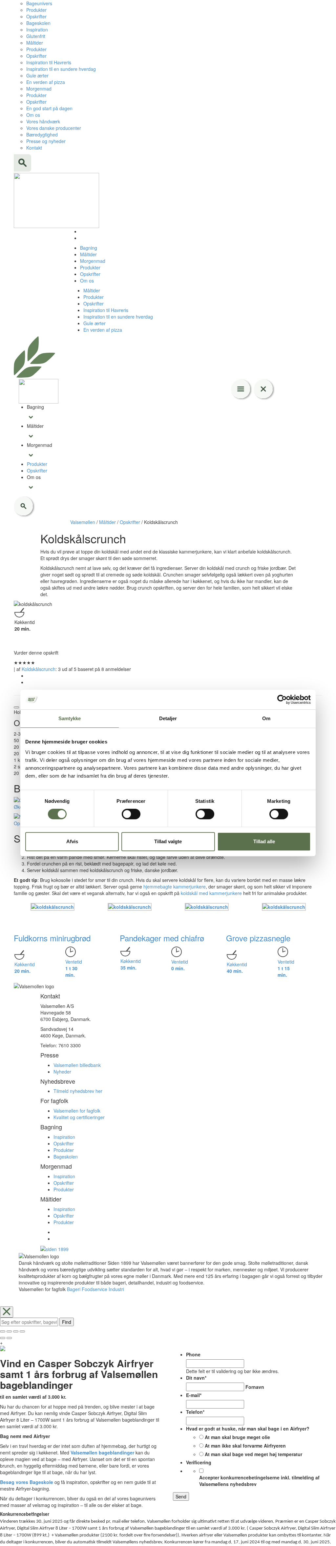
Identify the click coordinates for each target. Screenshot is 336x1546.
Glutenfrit (35, 36)
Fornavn (254, 1387)
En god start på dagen (49, 108)
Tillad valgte (168, 841)
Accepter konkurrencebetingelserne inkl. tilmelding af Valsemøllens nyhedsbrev (259, 1480)
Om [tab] (266, 718)
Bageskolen (38, 23)
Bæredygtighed (42, 134)
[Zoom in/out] (22, 1331)
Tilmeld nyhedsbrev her (77, 1091)
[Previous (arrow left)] (2, 1338)
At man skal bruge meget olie (237, 1437)
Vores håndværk (43, 121)
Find (66, 1322)
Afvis (72, 841)
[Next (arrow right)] (9, 1338)
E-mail (193, 1395)
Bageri (73, 1289)
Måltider (34, 42)
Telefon (195, 1412)
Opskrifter (36, 16)
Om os (33, 115)
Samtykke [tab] (69, 718)
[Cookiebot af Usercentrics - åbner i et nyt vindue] (282, 699)
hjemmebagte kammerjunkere (174, 886)
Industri (116, 1289)
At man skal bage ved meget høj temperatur (253, 1454)
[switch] (131, 814)
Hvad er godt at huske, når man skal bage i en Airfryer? (247, 1428)
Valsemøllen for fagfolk (76, 1110)
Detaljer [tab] (168, 718)
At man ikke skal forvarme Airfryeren (245, 1445)
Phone (193, 1354)
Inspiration (37, 29)
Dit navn (196, 1377)
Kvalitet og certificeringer (79, 1117)
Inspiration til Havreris (48, 62)
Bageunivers (39, 3)
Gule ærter (37, 75)
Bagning (88, 247)
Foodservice (94, 1289)
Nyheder (62, 1071)
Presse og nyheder (46, 141)
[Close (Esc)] (2, 1331)
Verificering (198, 1462)
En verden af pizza (45, 82)
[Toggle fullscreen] (15, 1331)
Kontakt (34, 147)
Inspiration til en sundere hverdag (61, 69)
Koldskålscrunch (38, 669)
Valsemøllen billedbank (77, 1065)
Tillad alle (264, 841)
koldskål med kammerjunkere (210, 893)
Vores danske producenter (53, 128)
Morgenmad (39, 88)
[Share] (9, 1331)
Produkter (36, 10)
